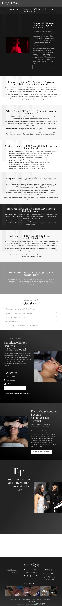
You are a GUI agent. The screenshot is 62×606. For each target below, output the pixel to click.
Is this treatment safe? (11, 321)
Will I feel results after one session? (15, 317)
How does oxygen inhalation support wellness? (18, 313)
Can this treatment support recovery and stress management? (23, 325)
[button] (31, 309)
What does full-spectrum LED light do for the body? (20, 309)
